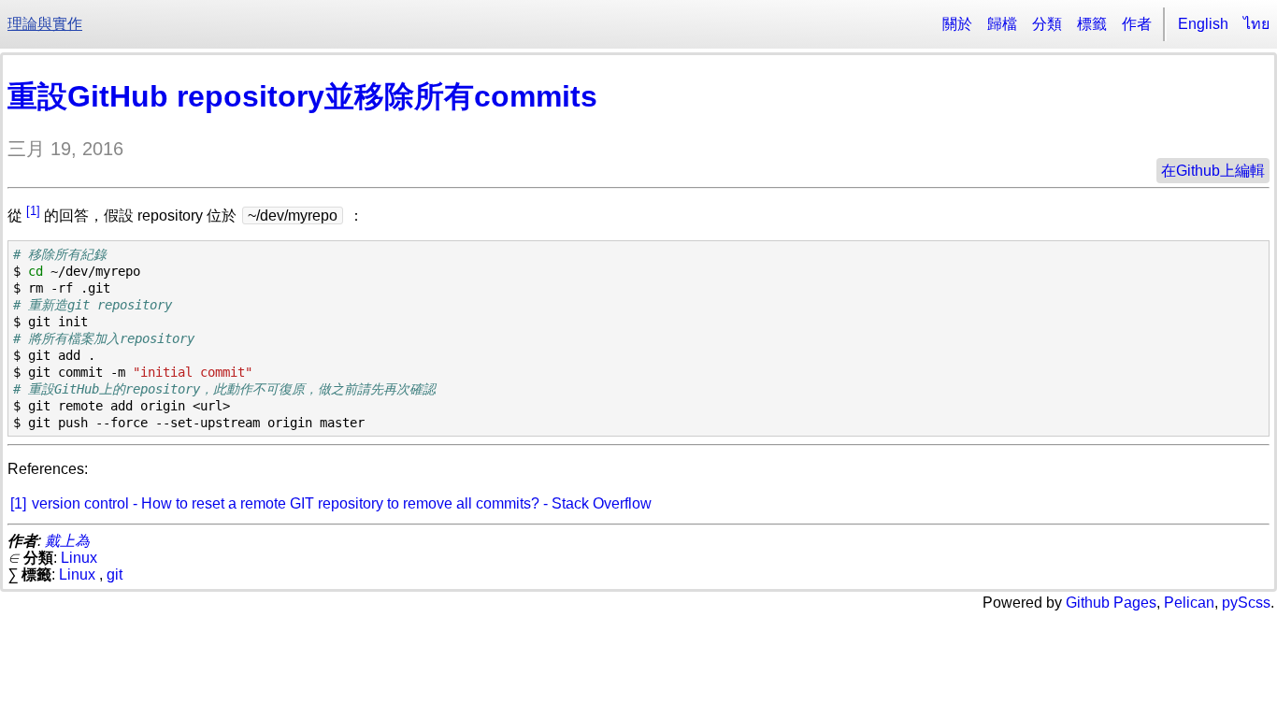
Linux (79, 558)
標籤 (1092, 24)
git (114, 574)
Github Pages (1111, 602)
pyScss (1246, 602)
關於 (957, 24)
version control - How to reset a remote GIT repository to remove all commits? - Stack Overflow (342, 503)
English (1203, 24)
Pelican (1189, 602)
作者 (1137, 24)
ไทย (1256, 24)
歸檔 (1002, 24)
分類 (1047, 24)
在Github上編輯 (1213, 171)
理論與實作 (44, 24)
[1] (33, 211)
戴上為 (67, 541)
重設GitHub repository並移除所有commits (302, 96)
